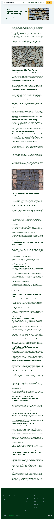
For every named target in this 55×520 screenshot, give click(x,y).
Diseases (26, 503)
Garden (26, 501)
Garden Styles (45, 503)
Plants (26, 500)
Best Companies (27, 509)
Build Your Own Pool (37, 498)
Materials (26, 498)
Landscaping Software (28, 506)
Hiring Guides (27, 510)
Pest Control (36, 497)
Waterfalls (45, 500)
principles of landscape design (28, 2)
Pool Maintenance (37, 501)
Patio (26, 497)
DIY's (35, 495)
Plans (44, 498)
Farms (26, 504)
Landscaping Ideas (37, 509)
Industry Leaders (27, 507)
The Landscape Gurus (11, 515)
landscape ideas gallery (39, 2)
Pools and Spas (36, 504)
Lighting (44, 495)
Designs (26, 495)
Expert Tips (36, 507)
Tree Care (35, 503)
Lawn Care (36, 500)
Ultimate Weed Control (37, 506)
